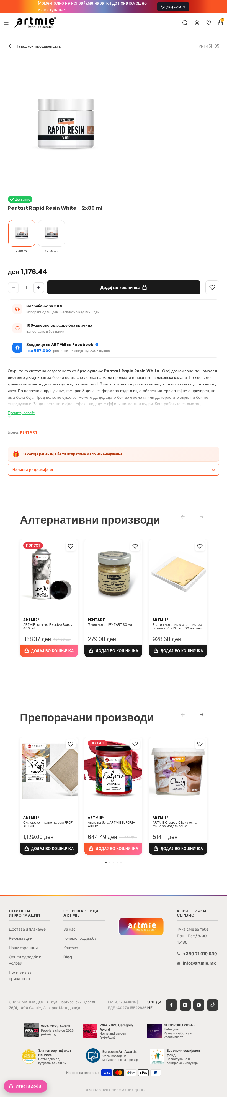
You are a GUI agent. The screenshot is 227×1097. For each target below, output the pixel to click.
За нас (69, 929)
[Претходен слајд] (90, 572)
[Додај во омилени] (71, 546)
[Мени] (6, 22)
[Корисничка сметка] (197, 23)
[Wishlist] (212, 287)
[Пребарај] (185, 23)
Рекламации (20, 938)
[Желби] (208, 22)
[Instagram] (185, 1005)
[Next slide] (201, 714)
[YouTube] (198, 1005)
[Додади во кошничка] (49, 651)
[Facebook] (171, 1005)
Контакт (70, 947)
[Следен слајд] (136, 572)
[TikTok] (212, 1005)
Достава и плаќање (27, 929)
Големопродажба (80, 938)
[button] (106, 862)
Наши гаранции (23, 947)
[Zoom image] (66, 125)
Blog (67, 956)
